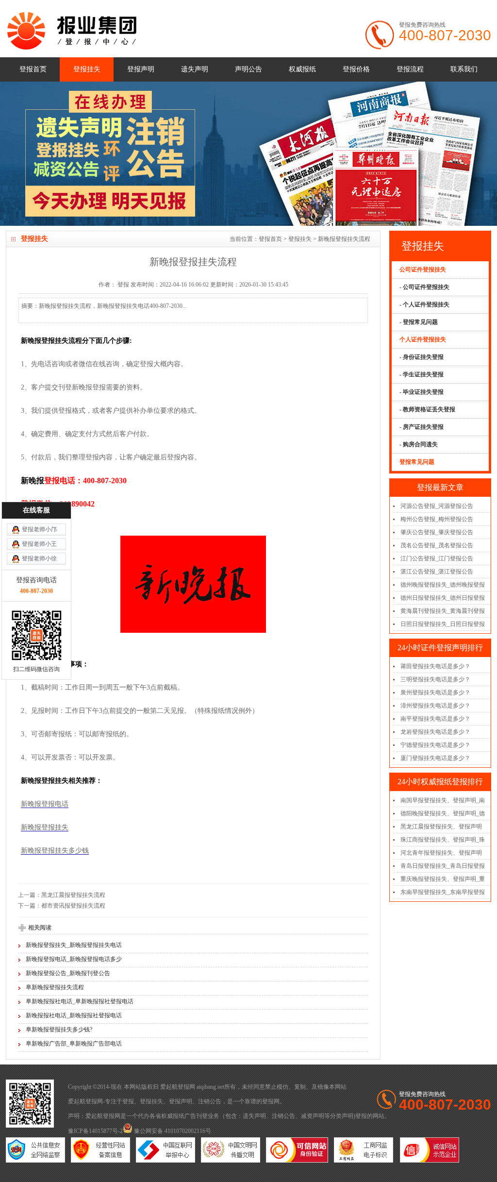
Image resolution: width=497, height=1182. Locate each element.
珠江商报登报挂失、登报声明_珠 (442, 839)
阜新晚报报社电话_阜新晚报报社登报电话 (79, 1001)
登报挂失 (86, 69)
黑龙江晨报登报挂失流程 (73, 895)
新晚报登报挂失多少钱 (55, 850)
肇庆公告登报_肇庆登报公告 (436, 532)
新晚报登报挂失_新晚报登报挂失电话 (74, 945)
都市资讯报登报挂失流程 (73, 905)
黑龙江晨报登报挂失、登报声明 (441, 826)
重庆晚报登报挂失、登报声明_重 (442, 879)
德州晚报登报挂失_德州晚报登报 (442, 584)
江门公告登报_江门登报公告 (436, 558)
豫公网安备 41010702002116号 (172, 1131)
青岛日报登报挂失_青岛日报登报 (442, 865)
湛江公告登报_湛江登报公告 (436, 571)
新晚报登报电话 (44, 804)
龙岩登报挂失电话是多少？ (435, 731)
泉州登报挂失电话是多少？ (435, 692)
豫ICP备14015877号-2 (95, 1131)
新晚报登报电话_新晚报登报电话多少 (74, 959)
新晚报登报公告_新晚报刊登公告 (68, 973)
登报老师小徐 (39, 558)
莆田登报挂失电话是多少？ (435, 666)
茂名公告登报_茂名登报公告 (436, 545)
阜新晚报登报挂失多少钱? (59, 1029)
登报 (128, 1101)
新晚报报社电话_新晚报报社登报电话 (74, 1015)
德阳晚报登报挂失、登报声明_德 (442, 813)
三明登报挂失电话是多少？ (435, 679)
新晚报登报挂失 (44, 827)
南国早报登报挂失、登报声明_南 (442, 800)
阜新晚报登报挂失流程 (55, 987)
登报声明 (140, 69)
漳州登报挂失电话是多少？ (435, 705)
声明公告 (248, 69)
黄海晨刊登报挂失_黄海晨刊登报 (442, 611)
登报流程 (410, 69)
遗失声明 (194, 69)
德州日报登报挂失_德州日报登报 (442, 597)
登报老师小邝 (39, 529)
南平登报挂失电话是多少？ (435, 718)
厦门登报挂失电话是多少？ (435, 758)
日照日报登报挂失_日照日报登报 (442, 624)
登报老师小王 (39, 543)
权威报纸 (302, 69)
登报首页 (33, 69)
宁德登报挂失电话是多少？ (435, 745)
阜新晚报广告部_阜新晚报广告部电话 (74, 1043)
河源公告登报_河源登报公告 (436, 506)
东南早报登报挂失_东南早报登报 (442, 892)
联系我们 (464, 69)
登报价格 (356, 69)
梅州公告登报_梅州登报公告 (436, 519)
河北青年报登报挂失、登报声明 (441, 852)
